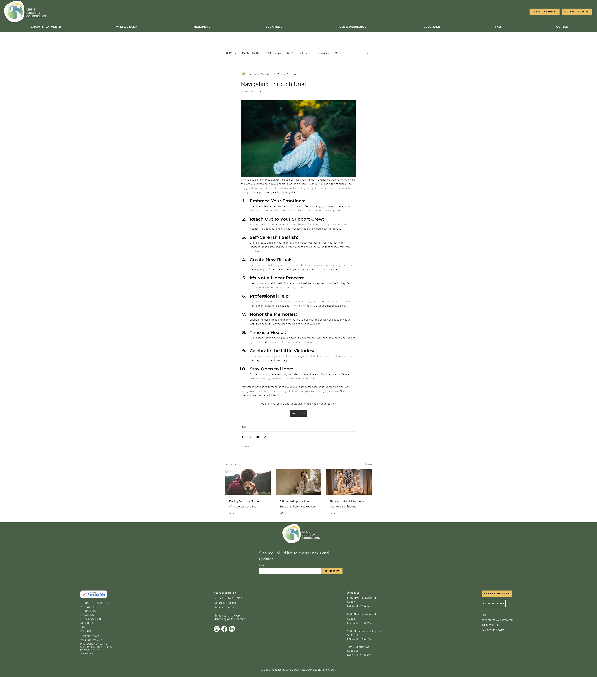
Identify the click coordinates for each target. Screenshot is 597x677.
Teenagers (322, 52)
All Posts (230, 52)
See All (368, 464)
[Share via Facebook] (242, 436)
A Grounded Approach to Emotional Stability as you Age (298, 503)
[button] (126, 26)
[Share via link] (265, 436)
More (338, 52)
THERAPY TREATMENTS (94, 603)
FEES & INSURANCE (92, 619)
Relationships (273, 52)
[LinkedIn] (232, 629)
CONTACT (85, 631)
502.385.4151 (494, 625)
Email (263, 565)
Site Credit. (329, 670)
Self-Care (304, 52)
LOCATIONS (87, 615)
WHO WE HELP (89, 607)
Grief (290, 52)
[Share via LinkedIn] (257, 436)
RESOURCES (87, 623)
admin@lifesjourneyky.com (498, 620)
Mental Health (250, 52)
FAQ (82, 627)
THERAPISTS (88, 611)
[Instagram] (217, 629)
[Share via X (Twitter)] (250, 436)
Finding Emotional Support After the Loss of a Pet (245, 503)
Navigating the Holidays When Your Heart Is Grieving (348, 503)
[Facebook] (224, 629)
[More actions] (354, 74)
